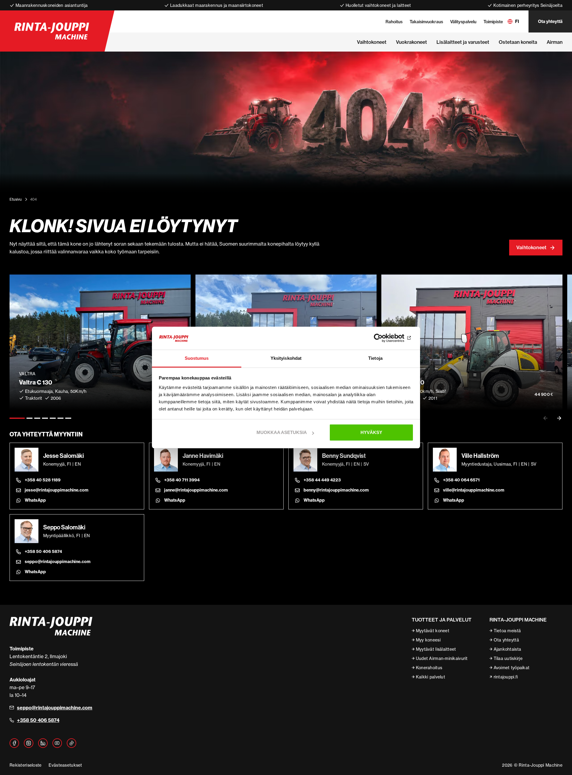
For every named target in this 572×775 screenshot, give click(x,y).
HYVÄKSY (371, 432)
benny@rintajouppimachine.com (336, 490)
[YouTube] (57, 743)
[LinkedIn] (43, 743)
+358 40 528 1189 (42, 480)
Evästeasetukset (65, 765)
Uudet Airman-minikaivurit (442, 658)
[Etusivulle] (51, 31)
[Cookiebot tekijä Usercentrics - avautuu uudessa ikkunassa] (387, 338)
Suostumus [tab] (197, 358)
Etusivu (16, 199)
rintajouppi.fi (506, 676)
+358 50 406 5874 (43, 551)
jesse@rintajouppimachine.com (56, 490)
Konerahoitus (429, 667)
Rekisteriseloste (25, 765)
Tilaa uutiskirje (508, 658)
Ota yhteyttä (550, 21)
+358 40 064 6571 (461, 480)
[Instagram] (28, 743)
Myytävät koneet (432, 630)
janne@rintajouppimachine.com (196, 490)
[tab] (17, 418)
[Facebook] (14, 743)
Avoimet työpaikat (512, 667)
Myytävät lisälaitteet (436, 649)
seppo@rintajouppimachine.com (58, 561)
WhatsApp (35, 500)
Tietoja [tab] (375, 358)
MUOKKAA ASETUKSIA (282, 432)
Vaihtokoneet (531, 247)
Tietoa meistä (507, 630)
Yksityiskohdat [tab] (286, 358)
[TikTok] (71, 743)
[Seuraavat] (559, 418)
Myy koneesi (428, 639)
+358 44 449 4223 (322, 480)
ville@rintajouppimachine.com (473, 490)
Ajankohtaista (507, 649)
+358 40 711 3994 (182, 480)
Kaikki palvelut (430, 676)
